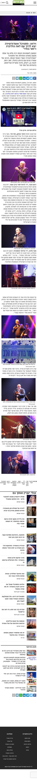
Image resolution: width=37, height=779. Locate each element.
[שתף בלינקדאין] (24, 78)
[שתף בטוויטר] (31, 78)
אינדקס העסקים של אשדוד (9, 759)
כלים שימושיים (27, 734)
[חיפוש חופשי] (7, 2)
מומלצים (9, 734)
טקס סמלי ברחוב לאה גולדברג (15, 94)
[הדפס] (13, 78)
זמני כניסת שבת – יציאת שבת (9, 756)
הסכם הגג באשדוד (9, 744)
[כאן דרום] (18, 2)
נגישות (27, 747)
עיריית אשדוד (9, 738)
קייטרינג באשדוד (10, 753)
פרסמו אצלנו (27, 741)
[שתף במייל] (17, 78)
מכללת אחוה (10, 750)
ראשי (3, 2)
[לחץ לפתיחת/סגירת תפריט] (34, 2)
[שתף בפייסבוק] (34, 78)
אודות (27, 750)
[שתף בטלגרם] (27, 78)
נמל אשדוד (9, 741)
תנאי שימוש (27, 738)
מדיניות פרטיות (27, 744)
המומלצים (9, 747)
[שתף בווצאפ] (20, 78)
